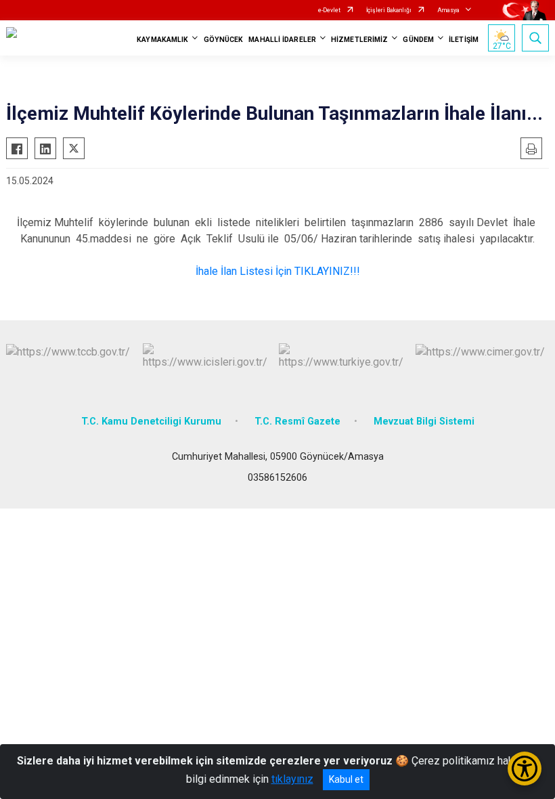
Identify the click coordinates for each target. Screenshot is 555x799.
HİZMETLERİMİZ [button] (359, 39)
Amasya (448, 10)
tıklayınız (292, 779)
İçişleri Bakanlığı (389, 10)
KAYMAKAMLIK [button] (162, 39)
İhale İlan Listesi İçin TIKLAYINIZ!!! (278, 271)
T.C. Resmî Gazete (297, 421)
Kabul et (346, 779)
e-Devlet (329, 10)
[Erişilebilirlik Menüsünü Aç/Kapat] (524, 768)
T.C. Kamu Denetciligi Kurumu (151, 421)
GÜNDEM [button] (418, 39)
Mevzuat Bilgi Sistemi (424, 421)
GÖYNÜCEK (224, 39)
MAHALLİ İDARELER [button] (282, 39)
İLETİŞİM (464, 39)
